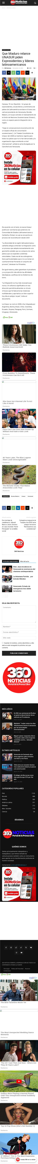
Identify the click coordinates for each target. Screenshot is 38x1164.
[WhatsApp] (13, 73)
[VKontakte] (31, 948)
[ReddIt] (23, 73)
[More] (32, 73)
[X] (9, 73)
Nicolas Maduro (15, 496)
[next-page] (6, 596)
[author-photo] (19, 548)
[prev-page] (3, 596)
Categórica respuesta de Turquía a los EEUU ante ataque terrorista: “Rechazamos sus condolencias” (27, 524)
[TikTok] (21, 948)
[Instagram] (11, 948)
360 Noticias (7, 68)
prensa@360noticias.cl (19, 865)
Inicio (3, 8)
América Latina (11, 8)
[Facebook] (4, 73)
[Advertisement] (19, 29)
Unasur (23, 496)
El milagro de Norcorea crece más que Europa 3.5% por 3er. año (24, 777)
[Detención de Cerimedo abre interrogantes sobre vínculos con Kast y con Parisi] (7, 757)
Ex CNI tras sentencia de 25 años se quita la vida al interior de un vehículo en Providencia (25, 715)
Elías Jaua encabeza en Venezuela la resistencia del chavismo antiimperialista (24, 569)
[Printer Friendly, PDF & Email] (7, 318)
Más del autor (24, 561)
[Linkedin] (18, 73)
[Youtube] (22, 953)
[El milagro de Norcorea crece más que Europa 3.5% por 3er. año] (7, 777)
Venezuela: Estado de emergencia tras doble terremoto (22, 588)
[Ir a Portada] (19, 834)
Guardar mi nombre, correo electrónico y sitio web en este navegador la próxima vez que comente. (18, 645)
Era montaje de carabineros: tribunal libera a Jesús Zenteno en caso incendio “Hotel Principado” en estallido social (10, 525)
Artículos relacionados (10, 561)
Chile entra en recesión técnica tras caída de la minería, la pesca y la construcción (25, 767)
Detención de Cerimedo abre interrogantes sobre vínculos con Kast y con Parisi (23, 756)
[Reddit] (16, 948)
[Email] (27, 73)
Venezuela (30, 496)
